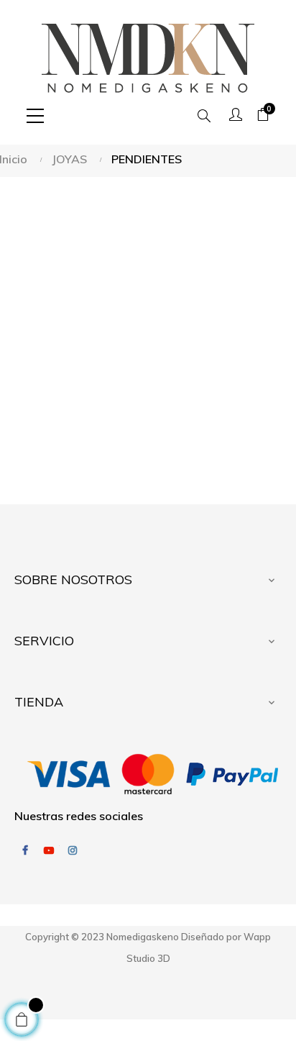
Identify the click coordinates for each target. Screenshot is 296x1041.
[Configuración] (235, 116)
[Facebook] (25, 850)
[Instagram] (72, 850)
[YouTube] (49, 850)
